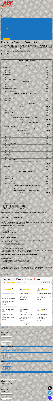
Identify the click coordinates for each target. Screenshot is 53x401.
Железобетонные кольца (8, 357)
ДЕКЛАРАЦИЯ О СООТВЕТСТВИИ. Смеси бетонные (15, 350)
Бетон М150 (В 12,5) (10, 23)
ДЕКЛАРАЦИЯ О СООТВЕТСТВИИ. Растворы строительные (17, 349)
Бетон (4, 20)
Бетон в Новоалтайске (11, 21)
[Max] (50, 398)
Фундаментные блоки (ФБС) (9, 358)
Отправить (3, 343)
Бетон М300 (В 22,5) (10, 27)
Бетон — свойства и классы (9, 374)
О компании (6, 34)
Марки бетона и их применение (10, 375)
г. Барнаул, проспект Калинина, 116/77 (10, 377)
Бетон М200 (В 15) (10, 25)
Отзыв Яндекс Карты (23, 299)
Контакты (5, 36)
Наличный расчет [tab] (7, 56)
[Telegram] (50, 393)
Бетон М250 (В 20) (10, 26)
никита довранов (27, 288)
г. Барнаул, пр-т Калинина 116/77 (8, 9)
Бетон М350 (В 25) (10, 28)
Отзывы (5, 35)
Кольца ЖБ (5, 30)
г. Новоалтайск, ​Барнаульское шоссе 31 (9, 11)
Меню (2, 18)
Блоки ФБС (5, 32)
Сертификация (6, 29)
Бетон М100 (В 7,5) (10, 22)
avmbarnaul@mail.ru (7, 17)
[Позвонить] (50, 388)
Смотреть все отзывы (5, 327)
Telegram (4, 15)
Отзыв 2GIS (4, 304)
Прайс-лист (5, 33)
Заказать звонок (6, 39)
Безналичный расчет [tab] (7, 57)
